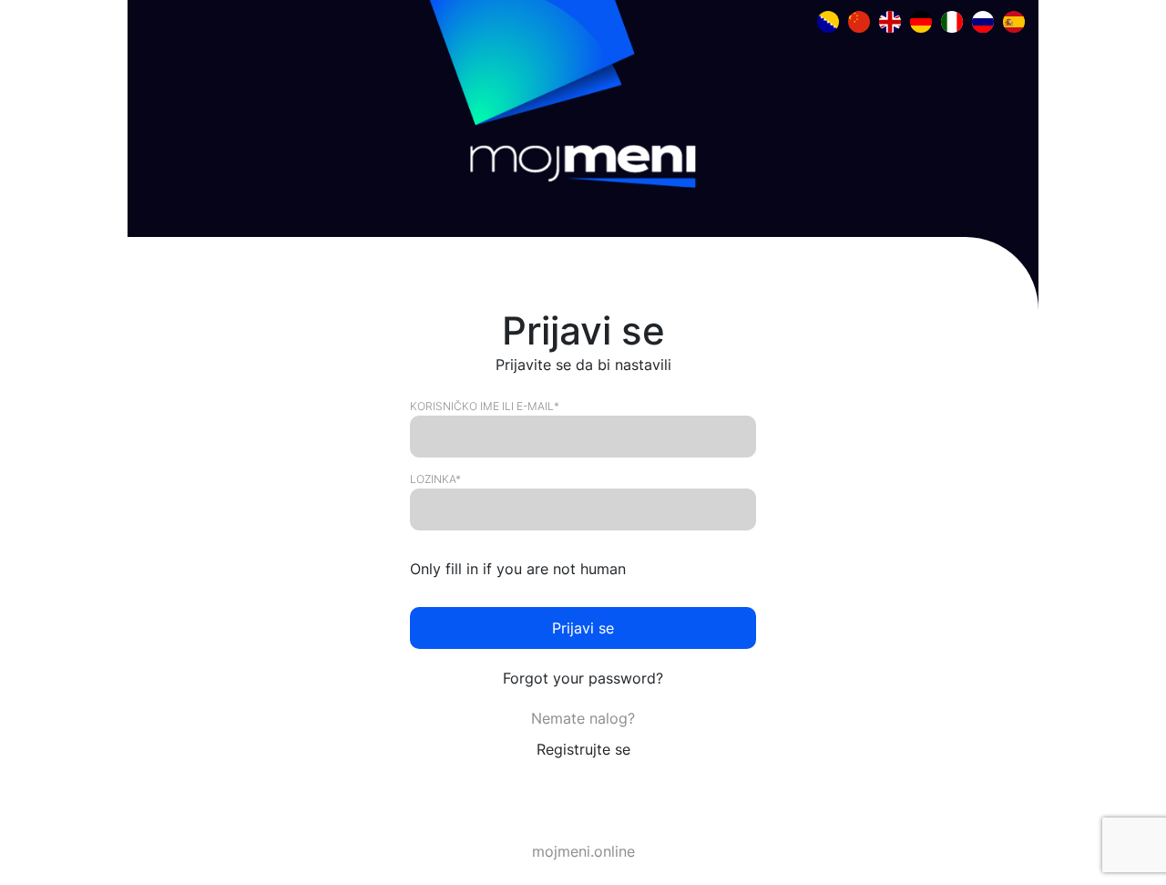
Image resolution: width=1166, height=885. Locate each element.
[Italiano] (952, 20)
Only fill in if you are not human (518, 569)
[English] (890, 20)
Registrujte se (583, 749)
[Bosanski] (828, 20)
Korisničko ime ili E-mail (484, 406)
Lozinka (435, 479)
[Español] (1014, 20)
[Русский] (983, 20)
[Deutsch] (921, 20)
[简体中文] (859, 20)
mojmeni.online (583, 851)
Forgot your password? (583, 678)
